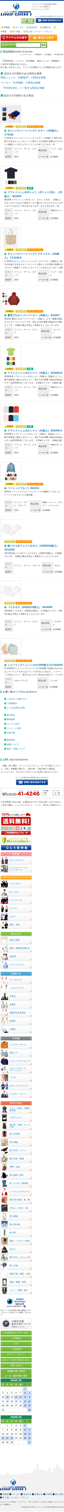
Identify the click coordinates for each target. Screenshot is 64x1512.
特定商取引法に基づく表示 (16, 1333)
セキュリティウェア (19, 1085)
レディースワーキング (20, 1061)
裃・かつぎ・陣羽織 (19, 1183)
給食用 (13, 956)
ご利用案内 (12, 703)
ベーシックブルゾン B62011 (23, 488)
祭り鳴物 (14, 1142)
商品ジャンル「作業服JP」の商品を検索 (23, 77)
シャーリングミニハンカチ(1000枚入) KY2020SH (35, 665)
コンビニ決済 (13, 724)
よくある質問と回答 (16, 708)
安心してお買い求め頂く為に (16, 1360)
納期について (13, 744)
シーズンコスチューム (20, 1191)
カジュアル (14, 892)
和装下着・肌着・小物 (20, 1274)
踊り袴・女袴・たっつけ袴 (20, 1126)
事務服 (7, 27)
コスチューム (16, 1117)
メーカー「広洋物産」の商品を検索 (20, 82)
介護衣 (13, 1029)
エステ (13, 916)
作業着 (4, 31)
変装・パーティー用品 (20, 1241)
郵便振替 (11, 719)
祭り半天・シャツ (18, 1150)
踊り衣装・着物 (17, 1158)
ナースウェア (16, 980)
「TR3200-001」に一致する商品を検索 (22, 88)
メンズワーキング (18, 1044)
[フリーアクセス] (28, 21)
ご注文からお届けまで (17, 699)
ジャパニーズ (16, 900)
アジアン (14, 908)
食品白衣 (33, 27)
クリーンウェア (17, 964)
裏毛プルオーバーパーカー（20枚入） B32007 (34, 315)
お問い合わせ (16, 1365)
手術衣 (13, 996)
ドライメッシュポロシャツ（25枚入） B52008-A (35, 430)
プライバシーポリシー (16, 1354)
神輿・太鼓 (15, 1167)
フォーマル (15, 883)
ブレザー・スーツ (18, 1094)
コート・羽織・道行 (19, 1290)
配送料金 (11, 740)
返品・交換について (16, 749)
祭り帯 (13, 1232)
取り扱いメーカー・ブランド (39, 31)
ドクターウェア (17, 988)
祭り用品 (16, 31)
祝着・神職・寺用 (18, 1282)
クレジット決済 (14, 728)
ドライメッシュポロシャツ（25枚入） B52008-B (35, 373)
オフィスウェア (17, 860)
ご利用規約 (16, 1349)
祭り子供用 (15, 1134)
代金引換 (11, 733)
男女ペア (14, 1053)
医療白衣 (47, 27)
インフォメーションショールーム (19, 868)
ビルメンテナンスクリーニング (18, 1069)
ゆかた (13, 1249)
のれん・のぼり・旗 (19, 1208)
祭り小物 (14, 1265)
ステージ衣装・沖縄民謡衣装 (20, 1109)
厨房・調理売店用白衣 (20, 948)
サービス (20, 27)
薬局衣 (13, 1021)
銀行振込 (11, 715)
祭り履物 (14, 1216)
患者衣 (13, 1004)
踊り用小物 (15, 1224)
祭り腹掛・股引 (17, 1175)
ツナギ (13, 1077)
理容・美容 (15, 925)
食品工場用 (15, 940)
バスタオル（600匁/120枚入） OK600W (30, 607)
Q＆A (16, 1344)
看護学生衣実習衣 (18, 1013)
